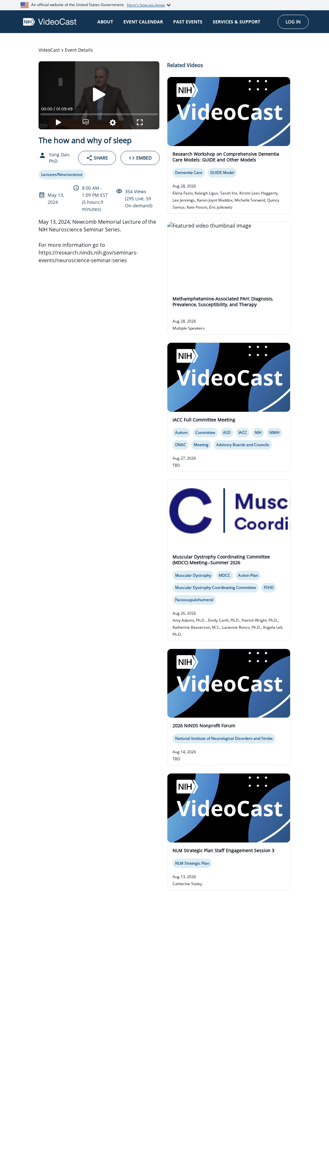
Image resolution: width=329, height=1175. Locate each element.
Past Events (187, 22)
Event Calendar (143, 22)
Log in (293, 22)
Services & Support (236, 22)
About (105, 22)
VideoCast (49, 50)
